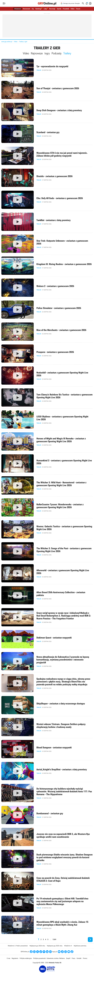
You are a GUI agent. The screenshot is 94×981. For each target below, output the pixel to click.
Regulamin (15, 958)
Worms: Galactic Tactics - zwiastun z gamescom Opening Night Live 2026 (47, 529)
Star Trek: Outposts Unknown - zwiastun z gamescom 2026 (47, 244)
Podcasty (57, 53)
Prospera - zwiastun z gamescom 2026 (47, 354)
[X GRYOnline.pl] (37, 951)
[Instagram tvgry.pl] (65, 951)
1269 (54, 939)
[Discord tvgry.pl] (68, 951)
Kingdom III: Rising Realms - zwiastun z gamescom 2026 (47, 266)
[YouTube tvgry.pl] (59, 951)
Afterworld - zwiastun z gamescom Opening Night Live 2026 (47, 573)
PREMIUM (17, 9)
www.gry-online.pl (6, 41)
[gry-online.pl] (47, 3)
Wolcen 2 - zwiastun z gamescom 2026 (47, 288)
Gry (33, 9)
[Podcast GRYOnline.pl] (44, 951)
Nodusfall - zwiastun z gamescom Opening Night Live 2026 (47, 375)
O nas (8, 958)
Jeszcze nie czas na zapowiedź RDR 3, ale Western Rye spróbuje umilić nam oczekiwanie (47, 837)
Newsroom (26, 9)
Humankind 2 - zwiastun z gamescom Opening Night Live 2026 (47, 463)
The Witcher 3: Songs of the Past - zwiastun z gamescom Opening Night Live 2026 (47, 551)
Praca (73, 958)
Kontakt (79, 958)
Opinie (59, 9)
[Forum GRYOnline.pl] (50, 951)
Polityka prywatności (39, 958)
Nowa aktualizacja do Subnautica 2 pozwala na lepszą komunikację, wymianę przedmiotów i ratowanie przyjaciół (47, 661)
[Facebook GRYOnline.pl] (31, 951)
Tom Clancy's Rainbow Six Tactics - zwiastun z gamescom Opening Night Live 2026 (47, 397)
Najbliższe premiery (80, 946)
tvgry (47, 53)
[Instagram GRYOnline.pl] (34, 951)
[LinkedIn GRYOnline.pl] (47, 951)
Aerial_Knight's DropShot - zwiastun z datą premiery (47, 771)
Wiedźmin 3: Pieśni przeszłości (18, 946)
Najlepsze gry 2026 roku (37, 946)
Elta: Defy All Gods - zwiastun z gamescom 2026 (47, 200)
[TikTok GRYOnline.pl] (40, 951)
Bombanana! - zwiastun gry (47, 815)
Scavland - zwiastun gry (47, 134)
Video (72, 9)
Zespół (68, 958)
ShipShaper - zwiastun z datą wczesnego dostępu (47, 705)
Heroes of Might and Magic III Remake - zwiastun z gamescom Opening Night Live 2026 (47, 441)
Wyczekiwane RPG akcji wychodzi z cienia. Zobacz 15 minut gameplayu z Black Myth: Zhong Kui (47, 925)
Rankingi (38, 9)
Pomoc (85, 958)
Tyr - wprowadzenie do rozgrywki (47, 68)
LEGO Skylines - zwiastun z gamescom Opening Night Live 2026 (47, 419)
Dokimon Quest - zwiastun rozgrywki (47, 639)
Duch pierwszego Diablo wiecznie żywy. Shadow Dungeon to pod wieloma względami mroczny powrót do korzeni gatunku (47, 859)
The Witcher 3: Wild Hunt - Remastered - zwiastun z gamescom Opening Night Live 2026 (47, 485)
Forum (78, 9)
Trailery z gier (23, 41)
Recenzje (52, 9)
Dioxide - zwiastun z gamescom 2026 (47, 178)
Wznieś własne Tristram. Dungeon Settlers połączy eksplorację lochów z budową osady (47, 727)
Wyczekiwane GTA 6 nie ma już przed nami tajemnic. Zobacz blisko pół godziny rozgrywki (47, 156)
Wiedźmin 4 (68, 946)
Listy (45, 9)
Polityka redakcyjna (26, 958)
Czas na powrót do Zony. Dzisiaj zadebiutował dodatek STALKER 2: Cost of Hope (47, 881)
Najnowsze (37, 53)
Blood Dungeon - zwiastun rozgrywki (47, 749)
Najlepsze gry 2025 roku (54, 946)
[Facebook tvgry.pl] (72, 951)
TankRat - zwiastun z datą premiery (47, 222)
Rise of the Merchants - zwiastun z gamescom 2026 (47, 332)
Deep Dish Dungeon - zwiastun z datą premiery (47, 112)
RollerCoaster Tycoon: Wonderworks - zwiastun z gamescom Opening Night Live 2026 (47, 507)
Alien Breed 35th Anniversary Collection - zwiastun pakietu (47, 595)
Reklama (62, 958)
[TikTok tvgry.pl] (62, 951)
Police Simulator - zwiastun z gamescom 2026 (47, 310)
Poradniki (66, 9)
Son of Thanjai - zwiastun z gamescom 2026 (47, 90)
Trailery (67, 53)
